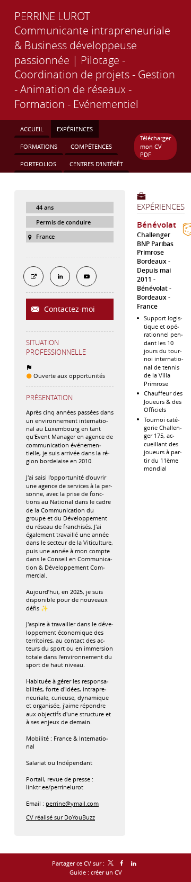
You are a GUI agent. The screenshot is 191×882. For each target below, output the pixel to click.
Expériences (161, 206)
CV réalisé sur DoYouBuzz (60, 817)
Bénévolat (156, 224)
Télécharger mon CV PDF (155, 146)
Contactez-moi (68, 309)
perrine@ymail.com (72, 803)
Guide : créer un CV (96, 872)
